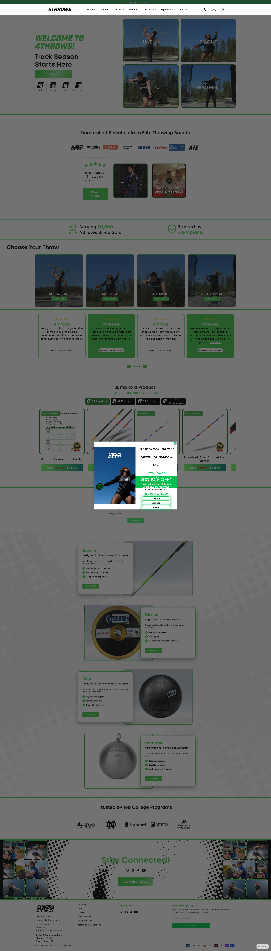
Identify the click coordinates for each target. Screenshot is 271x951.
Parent (156, 507)
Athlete (156, 503)
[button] (206, 9)
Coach (156, 498)
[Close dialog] (175, 443)
